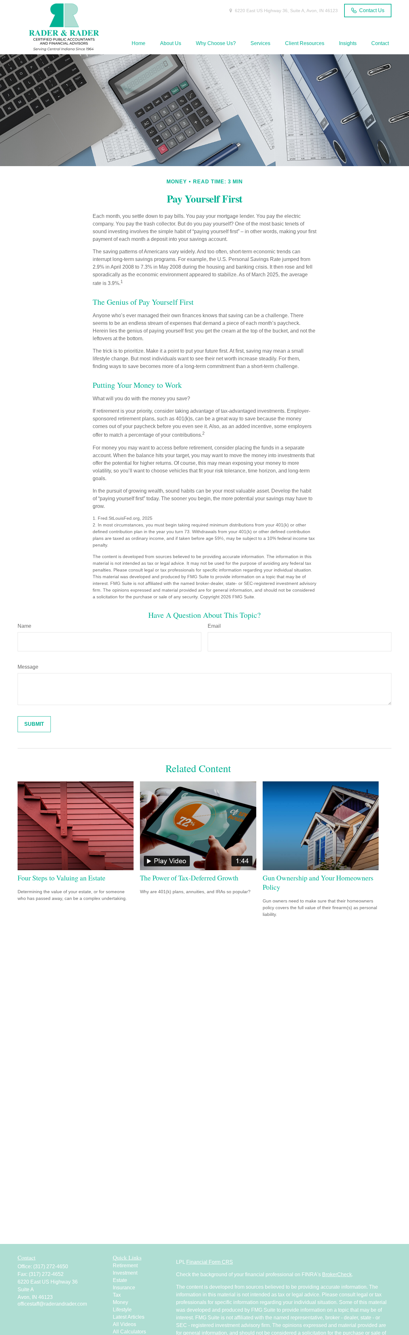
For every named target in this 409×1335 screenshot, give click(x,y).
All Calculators (129, 1331)
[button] (138, 43)
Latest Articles (128, 1317)
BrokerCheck (337, 1274)
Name (24, 626)
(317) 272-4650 (50, 1266)
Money (120, 1302)
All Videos (124, 1324)
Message (28, 667)
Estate (120, 1280)
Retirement (125, 1265)
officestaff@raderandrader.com (52, 1304)
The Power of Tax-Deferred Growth (189, 877)
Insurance (124, 1287)
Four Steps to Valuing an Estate (61, 877)
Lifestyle (122, 1309)
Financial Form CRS (209, 1262)
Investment (125, 1273)
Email (214, 626)
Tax (117, 1295)
